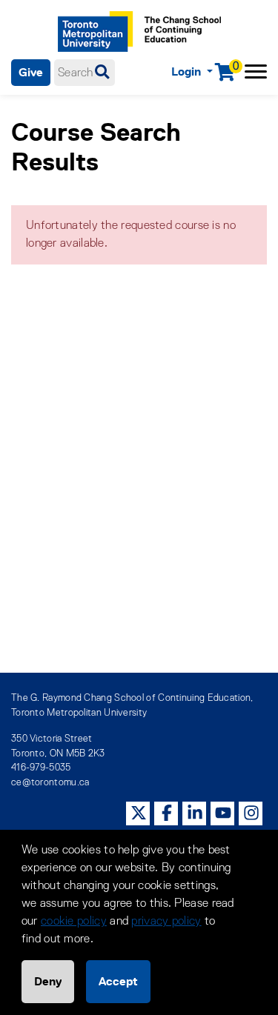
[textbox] (84, 72)
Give (31, 72)
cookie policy (74, 922)
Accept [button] (118, 981)
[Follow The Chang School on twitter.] (138, 813)
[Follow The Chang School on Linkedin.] (195, 813)
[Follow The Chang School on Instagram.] (251, 813)
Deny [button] (48, 981)
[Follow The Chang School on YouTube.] (223, 813)
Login (187, 71)
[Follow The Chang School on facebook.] (167, 813)
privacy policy (166, 922)
